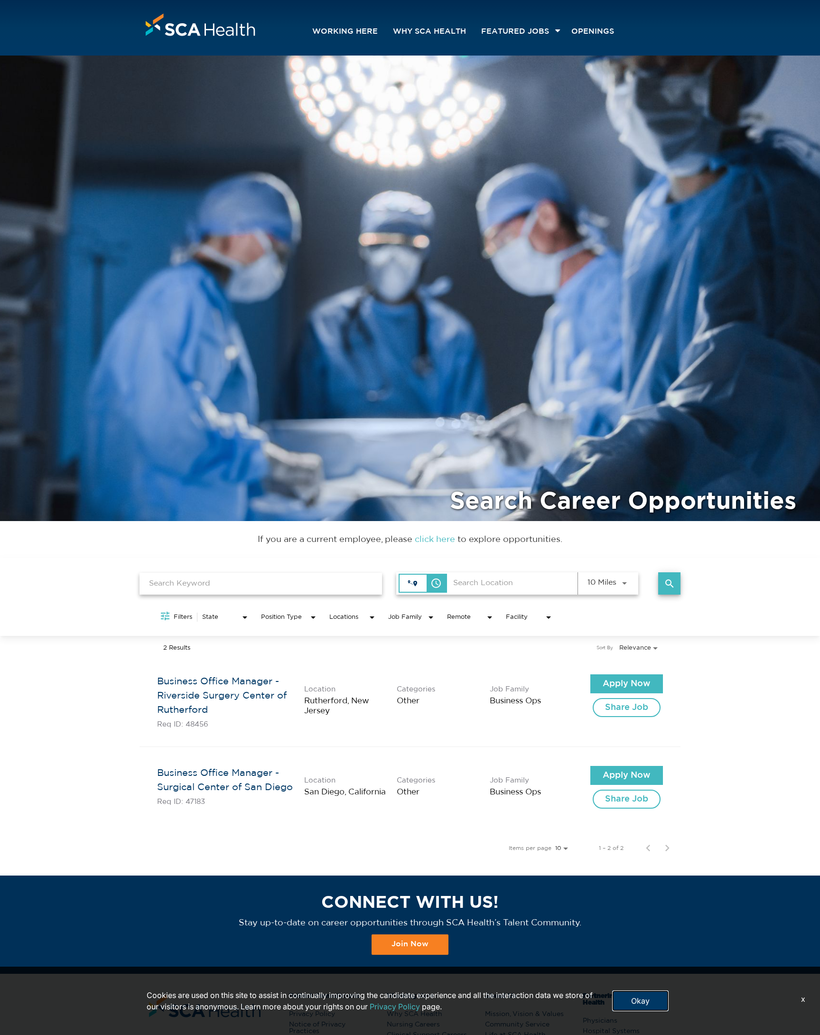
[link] (410, 701)
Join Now (410, 944)
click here (436, 539)
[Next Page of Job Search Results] (667, 848)
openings (592, 31)
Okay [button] (640, 1001)
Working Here (345, 31)
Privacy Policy (395, 1006)
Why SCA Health (429, 31)
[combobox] (261, 583)
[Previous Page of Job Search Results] (648, 848)
